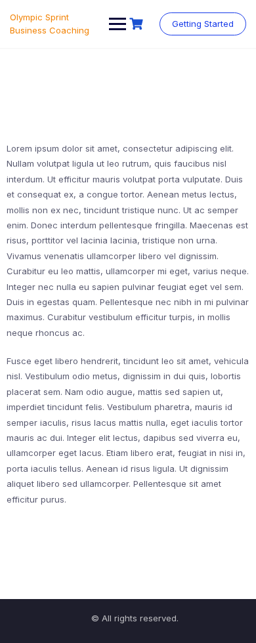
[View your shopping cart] (137, 24)
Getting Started (203, 23)
